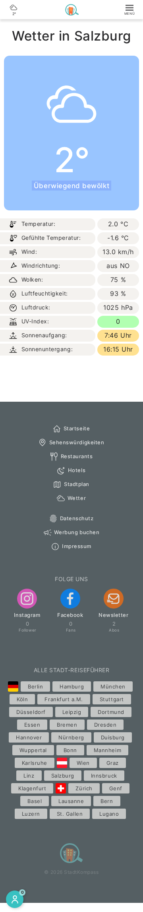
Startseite (77, 428)
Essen (32, 724)
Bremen (67, 724)
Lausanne (71, 801)
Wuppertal (33, 750)
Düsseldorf (30, 712)
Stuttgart (112, 699)
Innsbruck (104, 775)
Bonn (70, 750)
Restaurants (77, 456)
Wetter (77, 498)
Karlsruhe (34, 763)
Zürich (83, 788)
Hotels (76, 470)
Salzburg (62, 775)
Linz (28, 775)
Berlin (35, 686)
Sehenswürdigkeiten (76, 442)
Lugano (109, 814)
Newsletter (113, 615)
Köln (22, 699)
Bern (106, 801)
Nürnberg (71, 737)
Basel (34, 801)
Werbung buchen (76, 532)
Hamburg (72, 686)
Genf (115, 788)
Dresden (105, 724)
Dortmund (111, 712)
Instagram (27, 615)
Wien (83, 763)
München (113, 686)
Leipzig (71, 712)
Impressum (76, 546)
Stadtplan (76, 484)
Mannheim (107, 750)
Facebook (70, 615)
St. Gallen (70, 814)
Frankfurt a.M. (63, 699)
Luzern (31, 814)
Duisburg (113, 737)
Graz (112, 763)
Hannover (29, 737)
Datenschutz (77, 518)
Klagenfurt (32, 788)
